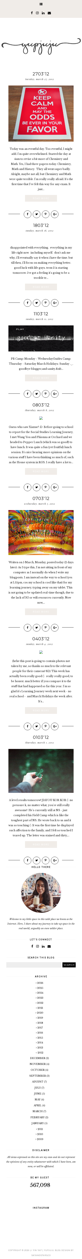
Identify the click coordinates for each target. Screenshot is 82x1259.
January (38, 1123)
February (37, 1117)
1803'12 (41, 225)
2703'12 (41, 73)
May (38, 1099)
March (38, 1111)
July (37, 1087)
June (38, 1093)
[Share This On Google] (54, 214)
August (38, 1081)
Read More (41, 198)
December (38, 1058)
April (38, 1105)
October (38, 1069)
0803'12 (41, 405)
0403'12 (41, 638)
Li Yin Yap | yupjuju (42, 1250)
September (37, 1075)
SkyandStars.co (41, 1255)
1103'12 (41, 313)
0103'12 (41, 737)
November (38, 1064)
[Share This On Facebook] (27, 214)
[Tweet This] (36, 214)
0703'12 (41, 498)
